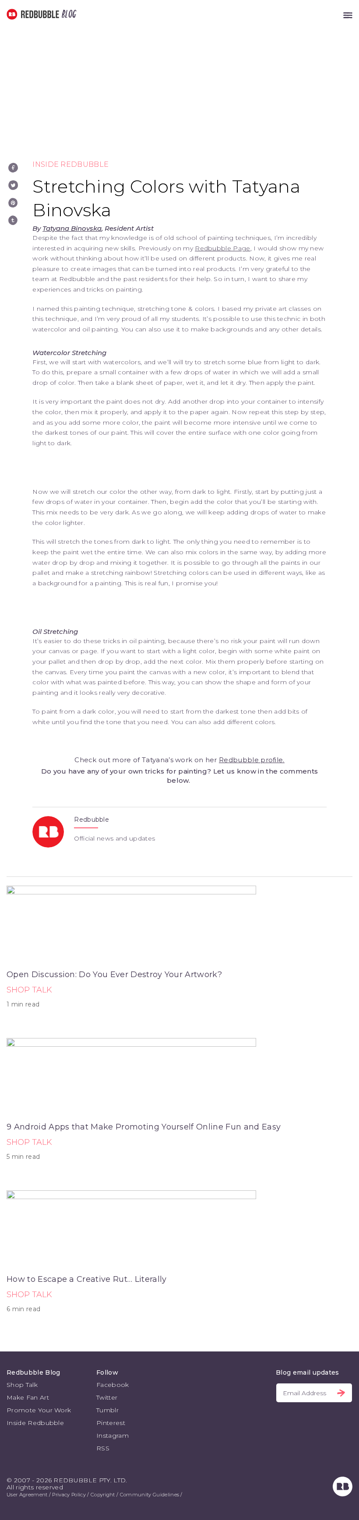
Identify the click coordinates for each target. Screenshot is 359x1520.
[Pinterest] (13, 202)
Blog (67, 14)
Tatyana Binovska (72, 228)
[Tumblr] (13, 220)
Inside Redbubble (70, 164)
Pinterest (110, 1423)
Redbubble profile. (252, 760)
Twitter (106, 1397)
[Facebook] (13, 167)
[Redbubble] (342, 1494)
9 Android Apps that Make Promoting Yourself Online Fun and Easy (144, 1127)
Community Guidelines (149, 1495)
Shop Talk (29, 990)
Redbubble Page (222, 248)
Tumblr (107, 1410)
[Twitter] (13, 185)
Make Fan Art (28, 1397)
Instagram (112, 1435)
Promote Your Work (39, 1410)
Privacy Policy (68, 1495)
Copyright (103, 1495)
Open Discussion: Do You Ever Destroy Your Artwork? (114, 974)
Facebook (112, 1385)
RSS (102, 1448)
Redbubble (91, 819)
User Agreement (27, 1495)
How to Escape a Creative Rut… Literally (86, 1279)
